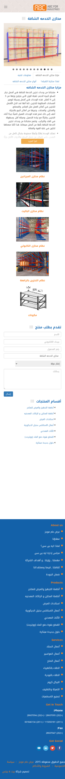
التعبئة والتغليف (51, 689)
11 (17, 69)
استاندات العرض (46, 419)
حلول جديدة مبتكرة (45, 443)
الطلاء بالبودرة (52, 675)
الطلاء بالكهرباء (51, 668)
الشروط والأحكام (41, 766)
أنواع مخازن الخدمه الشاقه (24, 81)
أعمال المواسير (52, 653)
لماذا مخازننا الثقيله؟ (50, 81)
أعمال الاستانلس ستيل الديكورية (39, 425)
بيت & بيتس (8, 771)
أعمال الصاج (53, 661)
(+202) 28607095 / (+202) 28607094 (45, 715)
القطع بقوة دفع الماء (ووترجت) (39, 437)
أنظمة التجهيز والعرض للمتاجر (40, 408)
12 (13, 69)
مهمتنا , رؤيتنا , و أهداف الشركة (42, 560)
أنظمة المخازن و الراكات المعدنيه (39, 413)
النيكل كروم (53, 682)
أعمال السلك (53, 646)
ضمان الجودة (53, 574)
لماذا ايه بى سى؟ (50, 546)
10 (20, 69)
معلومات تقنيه (24, 75)
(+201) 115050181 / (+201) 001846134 (44, 722)
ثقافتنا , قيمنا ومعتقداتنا (46, 567)
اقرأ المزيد (32, 141)
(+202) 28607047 (54, 733)
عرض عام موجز (52, 531)
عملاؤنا (56, 539)
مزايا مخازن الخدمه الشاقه (47, 75)
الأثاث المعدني (47, 431)
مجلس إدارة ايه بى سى (47, 553)
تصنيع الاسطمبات (51, 696)
